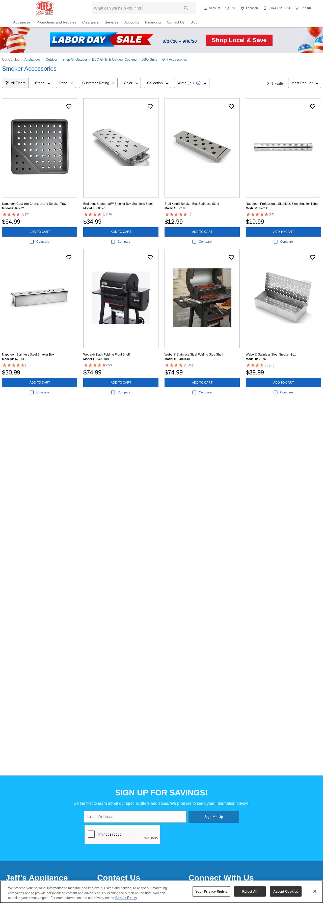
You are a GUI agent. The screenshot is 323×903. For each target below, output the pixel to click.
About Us (131, 22)
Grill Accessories (174, 59)
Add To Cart (40, 232)
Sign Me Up (213, 817)
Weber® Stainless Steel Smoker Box (271, 354)
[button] (205, 8)
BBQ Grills (149, 59)
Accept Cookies (285, 891)
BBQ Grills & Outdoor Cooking (114, 59)
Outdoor (51, 59)
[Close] (314, 891)
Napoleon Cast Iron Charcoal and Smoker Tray (34, 204)
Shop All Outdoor (74, 59)
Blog (194, 22)
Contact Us (175, 22)
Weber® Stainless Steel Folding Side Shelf (194, 354)
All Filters (18, 83)
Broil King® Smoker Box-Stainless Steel (192, 204)
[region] (161, 892)
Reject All (249, 891)
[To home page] (45, 8)
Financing (153, 22)
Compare (42, 241)
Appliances (22, 22)
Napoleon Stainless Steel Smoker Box (28, 354)
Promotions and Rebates (56, 22)
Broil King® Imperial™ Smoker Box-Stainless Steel (118, 204)
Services (111, 22)
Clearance (90, 22)
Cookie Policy (126, 898)
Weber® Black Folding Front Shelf (106, 354)
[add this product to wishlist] (69, 107)
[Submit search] (186, 8)
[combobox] (42, 83)
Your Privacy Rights (211, 891)
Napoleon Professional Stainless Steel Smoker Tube (282, 204)
